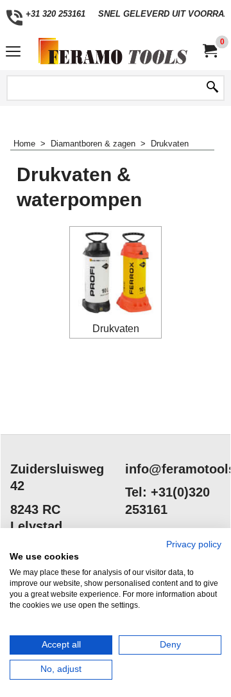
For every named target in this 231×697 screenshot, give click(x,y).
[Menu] (13, 52)
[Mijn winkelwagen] (209, 51)
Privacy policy (193, 544)
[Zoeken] (212, 88)
